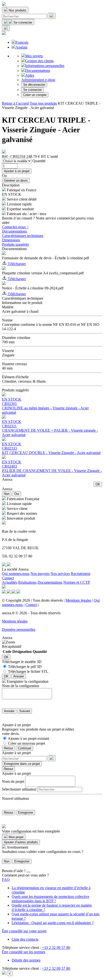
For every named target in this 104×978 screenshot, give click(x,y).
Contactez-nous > (15, 227)
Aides (29, 75)
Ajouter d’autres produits (21, 842)
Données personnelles (18, 629)
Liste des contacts (25, 939)
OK (98, 484)
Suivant (24, 711)
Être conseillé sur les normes (23, 952)
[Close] (28, 872)
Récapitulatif (11, 646)
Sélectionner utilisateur (19, 789)
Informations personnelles (44, 66)
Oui (16, 494)
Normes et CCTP (76, 582)
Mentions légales (78, 600)
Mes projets (34, 56)
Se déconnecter (34, 84)
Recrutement (80, 574)
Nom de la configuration (20, 686)
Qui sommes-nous (16, 574)
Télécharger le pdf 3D (25, 667)
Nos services (60, 574)
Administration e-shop (38, 80)
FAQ (6, 879)
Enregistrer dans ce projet (22, 764)
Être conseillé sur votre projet (24, 931)
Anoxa (7, 479)
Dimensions (11, 240)
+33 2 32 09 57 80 (56, 947)
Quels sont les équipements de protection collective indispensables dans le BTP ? (50, 898)
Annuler (18, 676)
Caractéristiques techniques (22, 236)
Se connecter (32, 90)
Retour (8, 748)
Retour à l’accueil (15, 103)
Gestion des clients (39, 61)
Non (6, 494)
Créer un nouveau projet (26, 743)
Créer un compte (34, 95)
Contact (8, 578)
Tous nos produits (43, 103)
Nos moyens (40, 574)
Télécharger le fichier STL (28, 671)
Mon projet (15, 837)
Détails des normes (26, 960)
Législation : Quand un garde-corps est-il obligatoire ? (53, 923)
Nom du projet (13, 781)
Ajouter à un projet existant (28, 738)
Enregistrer (25, 812)
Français (21, 42)
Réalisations (27, 582)
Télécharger (16, 264)
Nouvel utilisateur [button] (15, 798)
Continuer (24, 748)
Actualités (9, 582)
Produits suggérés (15, 244)
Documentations (37, 70)
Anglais (21, 47)
